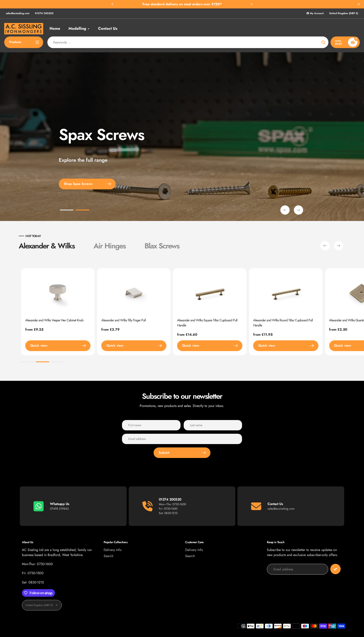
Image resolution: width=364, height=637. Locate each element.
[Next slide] (298, 210)
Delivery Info (113, 549)
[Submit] (335, 569)
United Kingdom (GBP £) (343, 13)
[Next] (251, 4)
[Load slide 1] (67, 211)
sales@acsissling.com (17, 13)
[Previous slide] (285, 210)
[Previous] (112, 4)
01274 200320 (44, 13)
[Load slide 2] (82, 211)
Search (108, 556)
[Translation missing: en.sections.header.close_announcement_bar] (359, 4)
